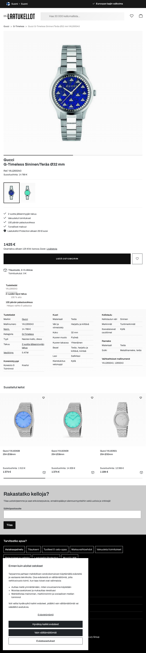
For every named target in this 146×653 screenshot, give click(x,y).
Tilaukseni (33, 549)
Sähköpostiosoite (12, 508)
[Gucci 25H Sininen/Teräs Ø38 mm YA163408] (24, 420)
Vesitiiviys (9, 352)
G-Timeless (18, 26)
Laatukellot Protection (46, 558)
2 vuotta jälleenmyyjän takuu (21, 214)
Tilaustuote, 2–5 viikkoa (20, 270)
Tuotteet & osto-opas (55, 549)
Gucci (6, 26)
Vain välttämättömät (46, 632)
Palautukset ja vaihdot (17, 558)
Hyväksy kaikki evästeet (45, 624)
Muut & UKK (70, 558)
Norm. (7, 329)
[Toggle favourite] (137, 259)
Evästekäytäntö (46, 614)
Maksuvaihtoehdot (81, 549)
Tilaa (9, 525)
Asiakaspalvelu (14, 549)
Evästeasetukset (45, 641)
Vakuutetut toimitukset (19, 218)
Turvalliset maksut (17, 227)
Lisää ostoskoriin (67, 259)
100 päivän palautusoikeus (21, 222)
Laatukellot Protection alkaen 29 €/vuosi (27, 231)
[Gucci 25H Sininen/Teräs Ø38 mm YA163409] (72, 420)
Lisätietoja (52, 249)
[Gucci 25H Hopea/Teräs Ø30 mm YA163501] (121, 420)
